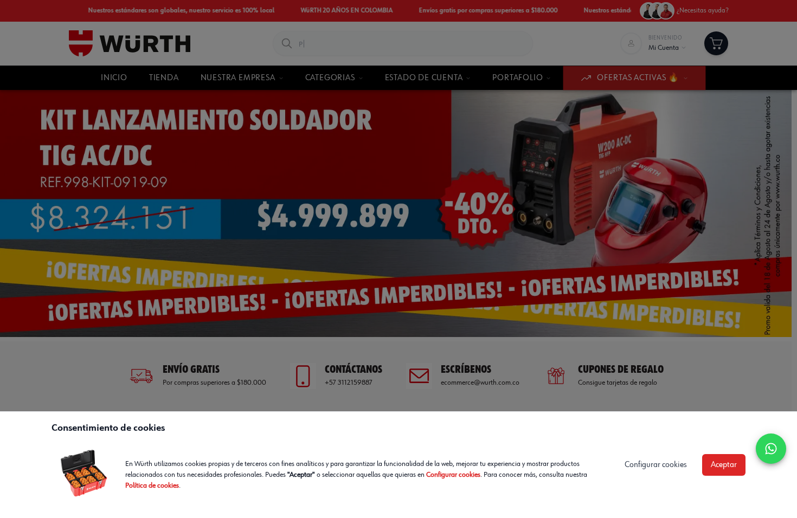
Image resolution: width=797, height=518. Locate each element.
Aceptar (724, 465)
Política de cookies (152, 485)
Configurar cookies (453, 474)
